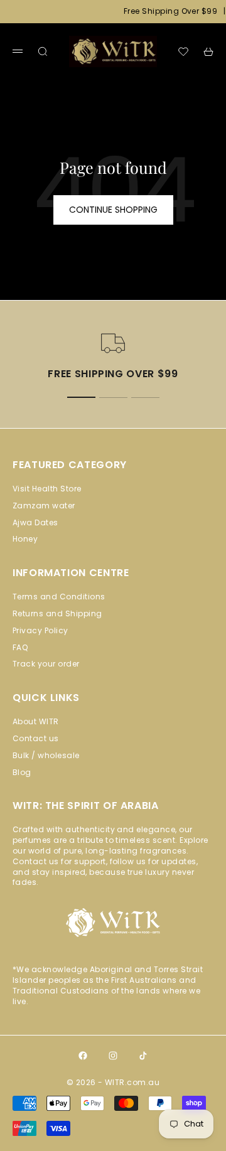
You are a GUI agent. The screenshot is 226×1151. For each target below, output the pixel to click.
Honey (25, 538)
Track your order (46, 663)
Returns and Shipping (57, 613)
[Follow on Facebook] (83, 1056)
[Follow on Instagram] (113, 1056)
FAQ (20, 647)
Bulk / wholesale (46, 755)
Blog (22, 772)
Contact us (36, 738)
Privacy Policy (40, 630)
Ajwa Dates (35, 522)
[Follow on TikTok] (143, 1056)
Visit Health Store (47, 488)
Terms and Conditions (59, 596)
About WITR (36, 721)
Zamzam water (44, 505)
